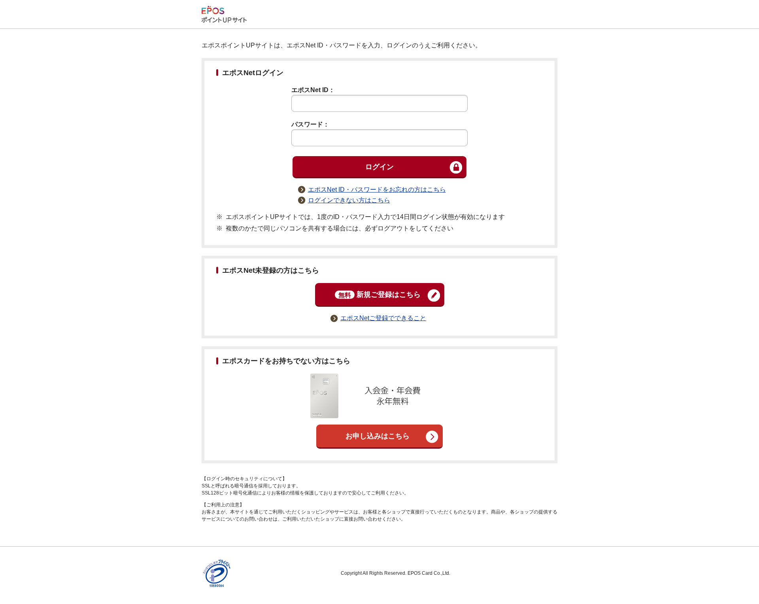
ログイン (379, 167)
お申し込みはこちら (378, 436)
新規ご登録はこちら (379, 294)
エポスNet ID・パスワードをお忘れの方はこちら (377, 189)
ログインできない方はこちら (349, 200)
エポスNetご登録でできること (383, 318)
